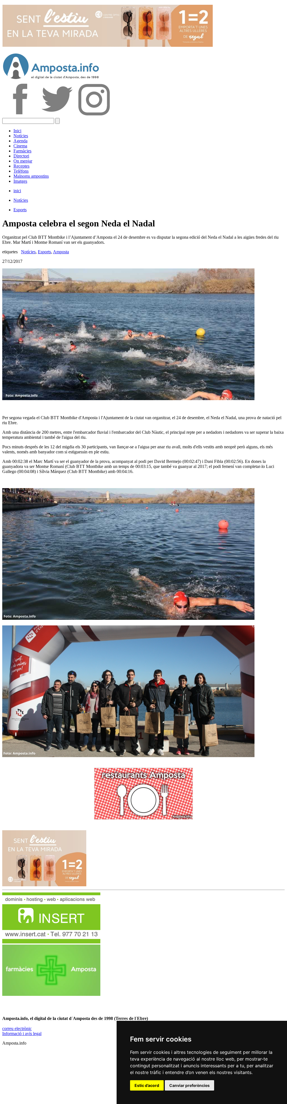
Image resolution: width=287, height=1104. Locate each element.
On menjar (22, 161)
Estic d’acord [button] (147, 1085)
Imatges (20, 181)
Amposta (61, 251)
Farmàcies (22, 151)
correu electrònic (17, 1028)
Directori (21, 156)
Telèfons (21, 171)
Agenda (20, 140)
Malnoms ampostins (31, 176)
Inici (17, 130)
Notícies (20, 135)
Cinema (20, 145)
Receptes (21, 166)
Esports (20, 209)
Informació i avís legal (21, 1033)
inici (17, 190)
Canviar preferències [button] (189, 1085)
